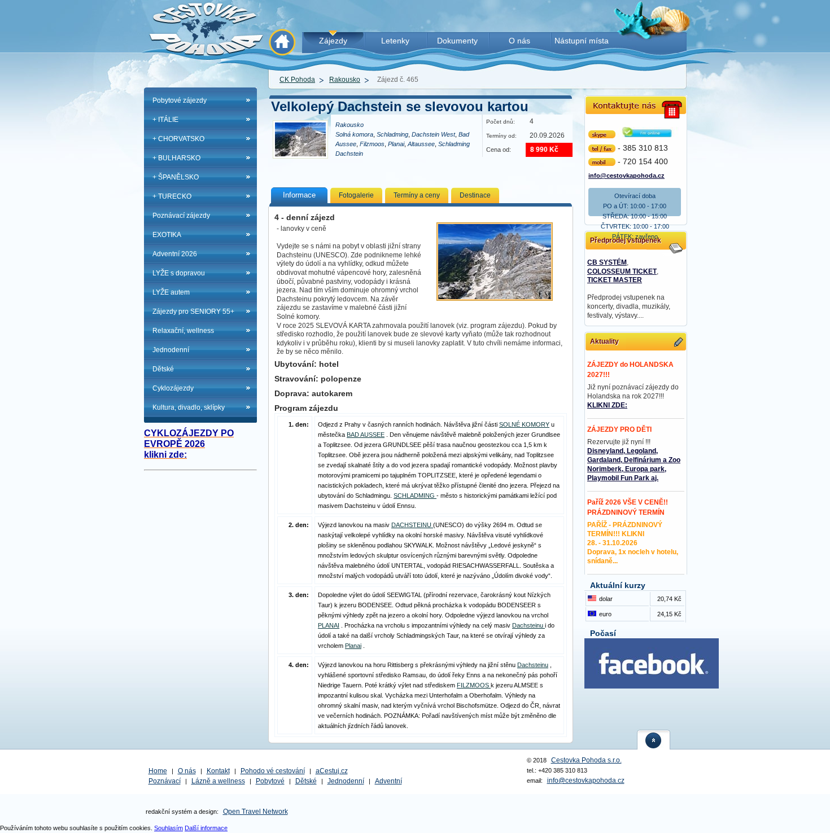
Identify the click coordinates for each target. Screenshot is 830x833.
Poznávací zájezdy (181, 216)
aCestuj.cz (332, 771)
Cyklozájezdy (173, 388)
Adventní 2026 (174, 254)
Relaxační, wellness (183, 331)
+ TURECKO (171, 196)
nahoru (654, 739)
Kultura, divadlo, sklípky (188, 407)
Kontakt (218, 771)
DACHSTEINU (412, 524)
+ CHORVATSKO (178, 139)
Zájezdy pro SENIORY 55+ (193, 311)
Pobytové (270, 781)
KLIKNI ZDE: (607, 405)
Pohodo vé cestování (273, 771)
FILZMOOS (474, 685)
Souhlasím (168, 828)
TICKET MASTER (614, 280)
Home (157, 771)
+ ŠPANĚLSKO (175, 177)
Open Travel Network (255, 812)
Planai (353, 645)
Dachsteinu (528, 625)
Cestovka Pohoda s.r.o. (586, 760)
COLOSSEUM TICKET (622, 271)
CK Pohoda (297, 80)
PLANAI (328, 625)
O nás (187, 771)
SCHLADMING (415, 495)
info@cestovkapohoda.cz (626, 174)
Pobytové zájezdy (179, 100)
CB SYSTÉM (607, 262)
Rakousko (344, 80)
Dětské (163, 369)
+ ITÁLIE (165, 120)
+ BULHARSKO (176, 158)
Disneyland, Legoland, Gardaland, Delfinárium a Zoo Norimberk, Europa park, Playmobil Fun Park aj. (633, 464)
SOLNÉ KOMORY (524, 424)
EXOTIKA (166, 235)
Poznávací (164, 781)
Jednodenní (170, 350)
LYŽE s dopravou (178, 273)
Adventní (388, 781)
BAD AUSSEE (366, 434)
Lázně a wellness (218, 781)
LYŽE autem (171, 292)
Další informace (206, 828)
